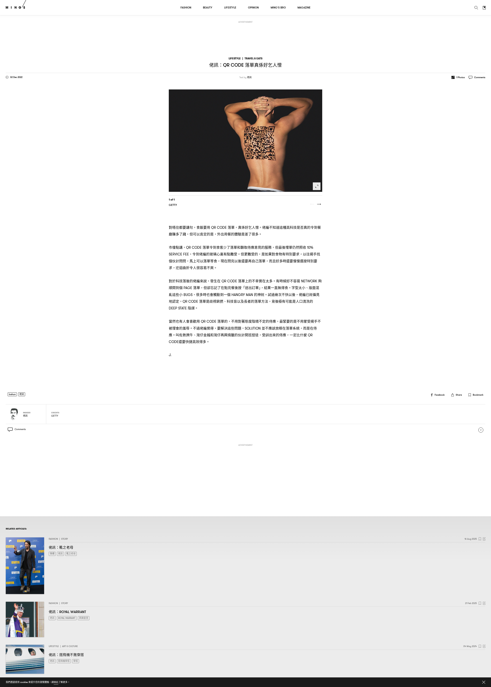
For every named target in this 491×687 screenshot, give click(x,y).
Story (64, 538)
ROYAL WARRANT (66, 618)
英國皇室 (83, 618)
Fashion (53, 538)
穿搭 (75, 661)
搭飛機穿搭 (64, 661)
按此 (56, 682)
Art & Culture (70, 646)
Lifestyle (235, 58)
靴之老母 (71, 553)
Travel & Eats (253, 58)
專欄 (52, 553)
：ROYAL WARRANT (67, 611)
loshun (12, 394)
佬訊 (249, 77)
